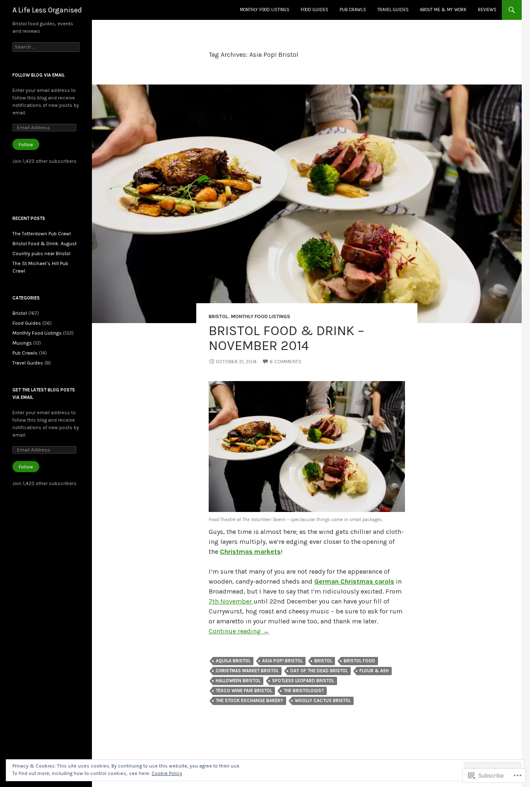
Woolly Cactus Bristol (323, 700)
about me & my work (443, 9)
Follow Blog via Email (38, 75)
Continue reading (239, 631)
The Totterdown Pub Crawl (41, 234)
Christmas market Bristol (247, 671)
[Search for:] (46, 47)
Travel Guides (393, 9)
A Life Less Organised (47, 9)
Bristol (218, 316)
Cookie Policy (167, 773)
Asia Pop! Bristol (282, 661)
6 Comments (285, 362)
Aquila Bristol (233, 661)
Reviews (487, 9)
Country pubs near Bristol (41, 253)
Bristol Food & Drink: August (44, 243)
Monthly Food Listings (264, 9)
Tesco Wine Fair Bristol (244, 690)
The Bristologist (304, 690)
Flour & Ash (374, 671)
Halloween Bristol (238, 680)
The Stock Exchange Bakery (249, 700)
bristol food (359, 661)
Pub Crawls (353, 9)
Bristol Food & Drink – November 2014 (286, 338)
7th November (231, 601)
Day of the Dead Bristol (319, 671)
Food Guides (314, 9)
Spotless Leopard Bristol (303, 680)
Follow (26, 144)
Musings (22, 343)
